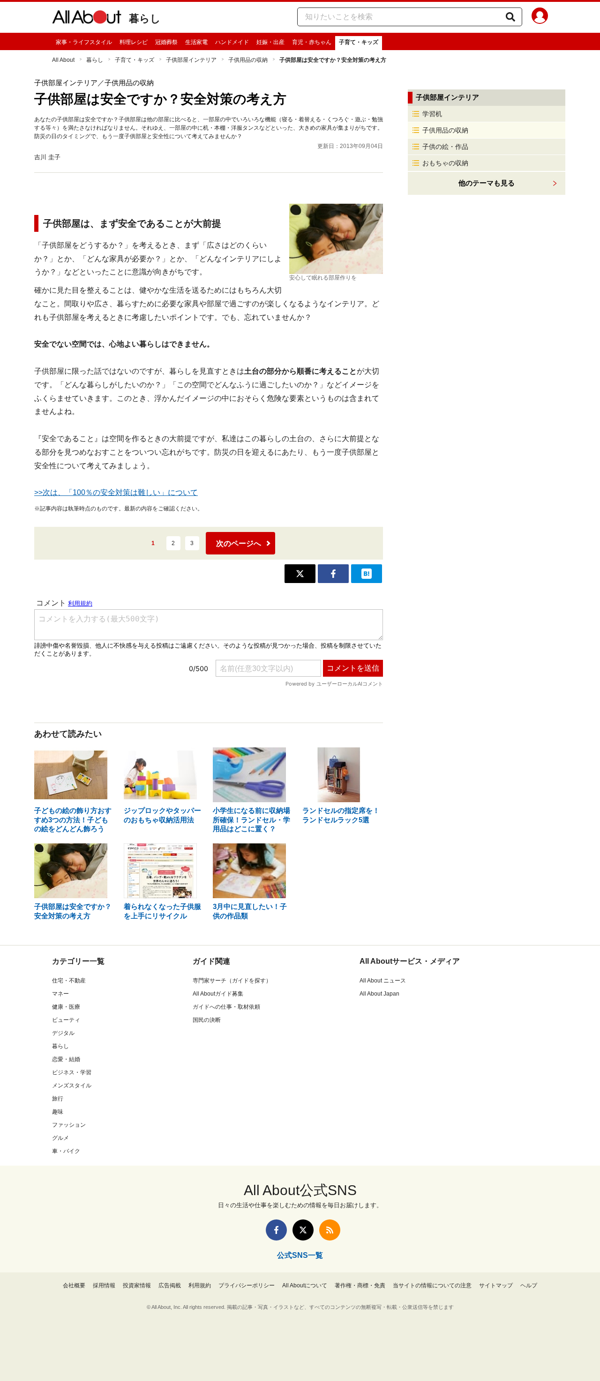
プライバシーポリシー (246, 1285)
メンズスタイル (71, 1085)
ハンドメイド (232, 42)
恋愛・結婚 (66, 1059)
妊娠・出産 (270, 42)
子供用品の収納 (248, 60)
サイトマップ (496, 1285)
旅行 (57, 1098)
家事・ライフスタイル (84, 42)
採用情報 (104, 1285)
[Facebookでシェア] (333, 573)
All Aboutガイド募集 (218, 993)
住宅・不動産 (69, 980)
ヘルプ (528, 1285)
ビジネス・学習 (71, 1072)
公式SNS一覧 (300, 1255)
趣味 (57, 1111)
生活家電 (196, 42)
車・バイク (66, 1151)
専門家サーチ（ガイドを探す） (232, 980)
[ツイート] (300, 573)
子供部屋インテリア (191, 60)
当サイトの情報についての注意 (432, 1285)
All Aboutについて (304, 1285)
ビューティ (66, 1020)
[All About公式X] (303, 1230)
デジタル (63, 1033)
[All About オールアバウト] (86, 18)
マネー (60, 993)
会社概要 (74, 1285)
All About (63, 60)
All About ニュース (383, 980)
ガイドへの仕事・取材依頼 (226, 1007)
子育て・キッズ (358, 42)
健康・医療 (66, 1007)
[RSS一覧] (329, 1230)
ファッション (69, 1125)
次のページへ (238, 543)
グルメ (60, 1138)
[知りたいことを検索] (510, 16)
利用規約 (199, 1285)
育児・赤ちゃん (311, 42)
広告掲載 (169, 1285)
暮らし (145, 18)
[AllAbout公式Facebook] (276, 1230)
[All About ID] (540, 17)
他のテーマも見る (486, 183)
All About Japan (379, 993)
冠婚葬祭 (166, 42)
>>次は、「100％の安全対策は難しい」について (116, 492)
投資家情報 (137, 1285)
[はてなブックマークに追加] (366, 573)
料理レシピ (134, 42)
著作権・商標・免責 (360, 1285)
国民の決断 (207, 1020)
